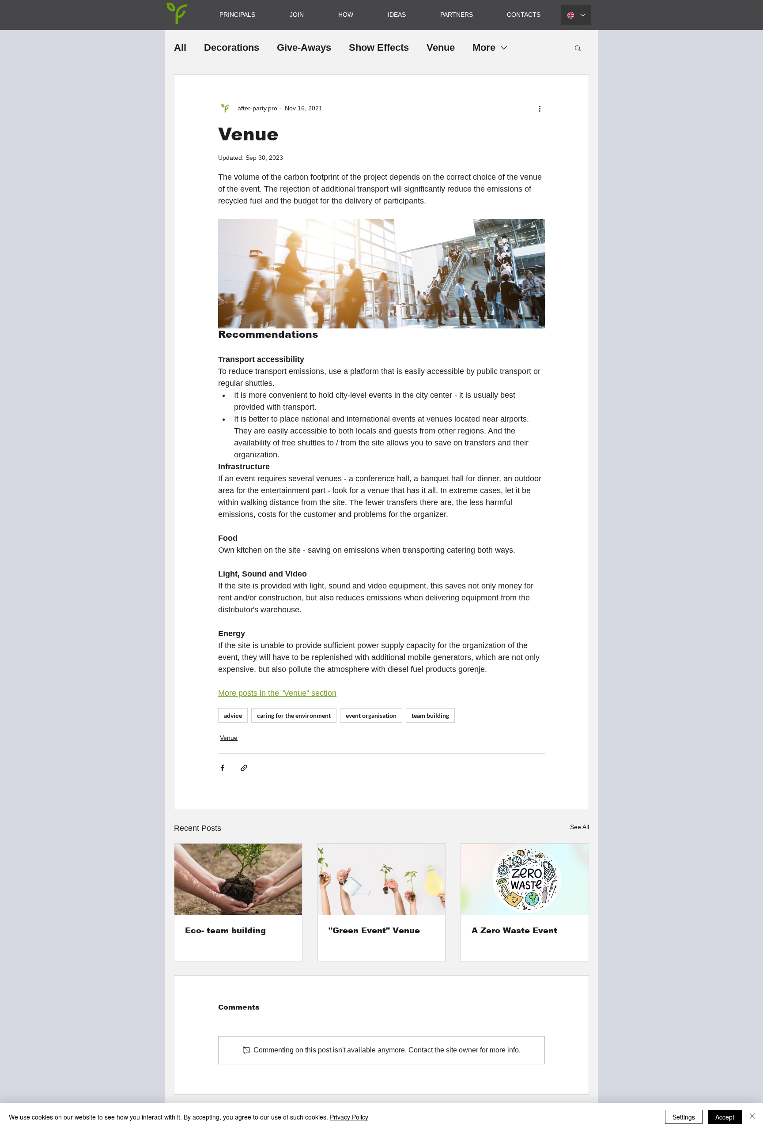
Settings (683, 1116)
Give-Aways (304, 47)
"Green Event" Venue (374, 930)
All (180, 47)
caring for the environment (294, 715)
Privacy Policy (349, 1116)
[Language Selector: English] (576, 15)
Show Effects (379, 47)
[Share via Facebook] (222, 768)
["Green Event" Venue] (382, 879)
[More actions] (539, 108)
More (483, 47)
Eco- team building (225, 930)
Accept (724, 1116)
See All (579, 826)
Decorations (231, 47)
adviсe (233, 715)
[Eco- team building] (238, 879)
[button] (578, 47)
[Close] (752, 1117)
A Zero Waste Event (514, 930)
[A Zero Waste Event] (525, 879)
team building (430, 715)
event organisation (371, 715)
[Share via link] (244, 768)
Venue (441, 47)
